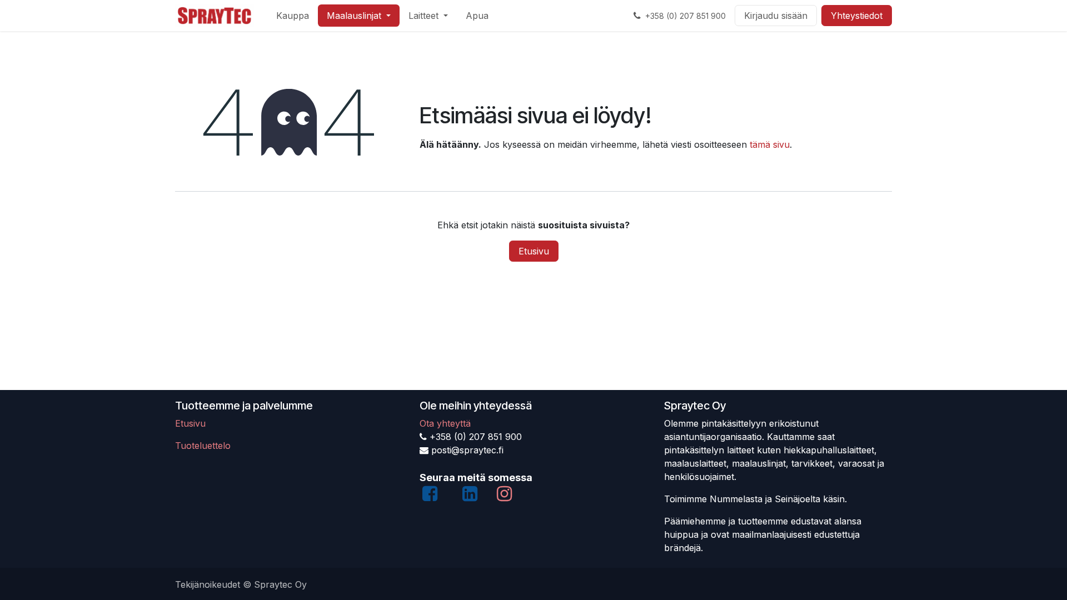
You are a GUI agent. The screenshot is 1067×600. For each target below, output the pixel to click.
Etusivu (533, 251)
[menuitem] (292, 15)
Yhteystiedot (856, 15)
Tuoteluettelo (203, 445)
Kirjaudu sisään (775, 15)
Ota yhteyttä (445, 423)
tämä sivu (770, 144)
